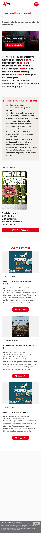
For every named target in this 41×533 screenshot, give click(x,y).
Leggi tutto (22, 309)
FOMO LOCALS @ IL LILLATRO (16, 412)
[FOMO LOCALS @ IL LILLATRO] (20, 393)
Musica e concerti (10, 276)
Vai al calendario (15, 45)
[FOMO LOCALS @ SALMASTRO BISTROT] (20, 262)
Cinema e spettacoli (11, 341)
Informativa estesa (16, 529)
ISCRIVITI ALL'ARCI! (21, 230)
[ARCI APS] (6, 4)
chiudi (36, 523)
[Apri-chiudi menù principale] (36, 4)
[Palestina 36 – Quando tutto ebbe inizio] (20, 326)
